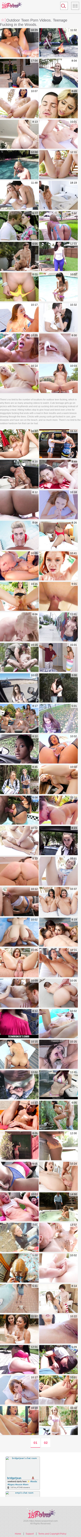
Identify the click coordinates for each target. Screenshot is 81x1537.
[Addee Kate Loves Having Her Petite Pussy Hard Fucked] (58, 1024)
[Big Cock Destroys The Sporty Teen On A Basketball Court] (58, 474)
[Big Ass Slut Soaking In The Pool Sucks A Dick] (19, 535)
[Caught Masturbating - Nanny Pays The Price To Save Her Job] (58, 1207)
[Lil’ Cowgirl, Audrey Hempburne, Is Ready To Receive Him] (19, 993)
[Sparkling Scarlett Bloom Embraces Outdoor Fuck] (58, 1329)
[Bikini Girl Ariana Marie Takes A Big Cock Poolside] (58, 1237)
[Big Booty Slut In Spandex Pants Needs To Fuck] (58, 256)
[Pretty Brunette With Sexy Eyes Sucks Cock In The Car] (19, 1146)
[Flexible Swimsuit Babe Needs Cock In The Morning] (58, 535)
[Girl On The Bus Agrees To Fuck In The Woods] (58, 1360)
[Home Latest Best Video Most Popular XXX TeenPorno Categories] (75, 6)
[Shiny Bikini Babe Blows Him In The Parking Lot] (19, 871)
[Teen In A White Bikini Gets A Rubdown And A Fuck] (58, 1176)
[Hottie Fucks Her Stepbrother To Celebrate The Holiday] (58, 1298)
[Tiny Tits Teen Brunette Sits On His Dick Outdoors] (19, 1176)
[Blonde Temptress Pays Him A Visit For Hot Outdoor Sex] (58, 1421)
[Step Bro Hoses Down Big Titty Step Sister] (58, 444)
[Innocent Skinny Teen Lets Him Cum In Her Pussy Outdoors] (19, 287)
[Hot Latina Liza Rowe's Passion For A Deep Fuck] (58, 505)
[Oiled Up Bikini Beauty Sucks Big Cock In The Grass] (58, 287)
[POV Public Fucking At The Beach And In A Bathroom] (19, 1237)
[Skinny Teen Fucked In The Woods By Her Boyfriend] (58, 688)
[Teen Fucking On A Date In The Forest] (19, 226)
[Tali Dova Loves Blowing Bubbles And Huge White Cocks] (19, 317)
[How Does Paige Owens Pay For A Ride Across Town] (19, 902)
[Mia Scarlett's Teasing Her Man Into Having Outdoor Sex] (19, 566)
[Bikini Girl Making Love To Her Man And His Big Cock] (19, 195)
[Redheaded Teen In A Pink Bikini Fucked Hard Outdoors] (58, 566)
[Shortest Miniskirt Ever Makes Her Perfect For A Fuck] (19, 627)
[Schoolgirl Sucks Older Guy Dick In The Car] (58, 841)
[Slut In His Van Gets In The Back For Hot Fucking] (19, 688)
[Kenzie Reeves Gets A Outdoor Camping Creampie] (19, 1207)
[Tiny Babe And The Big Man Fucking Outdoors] (58, 134)
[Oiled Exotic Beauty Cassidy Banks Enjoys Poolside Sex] (58, 749)
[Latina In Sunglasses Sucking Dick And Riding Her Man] (19, 505)
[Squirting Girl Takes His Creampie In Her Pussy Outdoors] (58, 348)
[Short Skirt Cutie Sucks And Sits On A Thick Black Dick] (19, 474)
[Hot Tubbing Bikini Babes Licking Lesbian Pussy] (58, 1085)
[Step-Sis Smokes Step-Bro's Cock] (19, 73)
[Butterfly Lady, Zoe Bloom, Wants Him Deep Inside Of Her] (19, 963)
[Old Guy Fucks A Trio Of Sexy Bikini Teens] (19, 718)
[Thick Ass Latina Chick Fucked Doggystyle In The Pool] (19, 810)
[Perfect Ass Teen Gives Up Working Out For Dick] (58, 1146)
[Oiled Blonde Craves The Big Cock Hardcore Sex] (19, 841)
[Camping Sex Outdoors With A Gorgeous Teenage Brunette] (58, 43)
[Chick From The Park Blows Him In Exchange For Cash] (19, 1298)
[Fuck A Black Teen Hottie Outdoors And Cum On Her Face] (19, 749)
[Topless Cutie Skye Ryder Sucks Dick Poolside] (58, 73)
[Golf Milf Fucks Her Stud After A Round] (58, 317)
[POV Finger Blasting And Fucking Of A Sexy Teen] (19, 932)
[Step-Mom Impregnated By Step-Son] (19, 444)
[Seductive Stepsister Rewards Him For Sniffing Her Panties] (58, 104)
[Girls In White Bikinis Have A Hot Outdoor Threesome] (19, 1329)
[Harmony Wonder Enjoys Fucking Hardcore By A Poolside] (19, 1054)
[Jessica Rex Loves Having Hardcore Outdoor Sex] (19, 104)
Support (30, 1533)
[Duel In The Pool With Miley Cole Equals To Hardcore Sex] (19, 348)
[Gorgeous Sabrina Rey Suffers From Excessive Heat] (58, 993)
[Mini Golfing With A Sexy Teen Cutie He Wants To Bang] (19, 1085)
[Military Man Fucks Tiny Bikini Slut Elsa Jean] (19, 657)
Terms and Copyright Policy (52, 1533)
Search (62, 7)
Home (18, 1533)
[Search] (64, 6)
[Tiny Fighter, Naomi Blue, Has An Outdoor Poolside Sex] (58, 1390)
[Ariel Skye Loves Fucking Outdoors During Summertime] (19, 1390)
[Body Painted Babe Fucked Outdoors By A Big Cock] (58, 226)
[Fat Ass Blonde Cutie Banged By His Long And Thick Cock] (19, 134)
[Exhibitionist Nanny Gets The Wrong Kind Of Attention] (58, 657)
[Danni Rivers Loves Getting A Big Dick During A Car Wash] (58, 779)
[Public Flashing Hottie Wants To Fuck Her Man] (58, 627)
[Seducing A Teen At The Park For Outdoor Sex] (58, 871)
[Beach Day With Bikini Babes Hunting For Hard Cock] (58, 932)
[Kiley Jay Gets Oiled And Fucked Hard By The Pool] (19, 1421)
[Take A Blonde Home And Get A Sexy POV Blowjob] (19, 1268)
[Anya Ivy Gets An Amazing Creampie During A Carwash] (19, 43)
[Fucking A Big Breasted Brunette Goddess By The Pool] (19, 256)
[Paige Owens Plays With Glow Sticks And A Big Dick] (58, 378)
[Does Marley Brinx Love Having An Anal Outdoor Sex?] (19, 596)
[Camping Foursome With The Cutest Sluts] (19, 779)
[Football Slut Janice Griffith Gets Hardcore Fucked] (58, 963)
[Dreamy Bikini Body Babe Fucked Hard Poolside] (58, 1054)
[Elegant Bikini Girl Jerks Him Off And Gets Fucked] (58, 1268)
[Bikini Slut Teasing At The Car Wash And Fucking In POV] (58, 596)
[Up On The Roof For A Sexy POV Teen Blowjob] (58, 718)
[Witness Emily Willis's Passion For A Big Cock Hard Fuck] (19, 1115)
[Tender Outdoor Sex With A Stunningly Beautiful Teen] (58, 1115)
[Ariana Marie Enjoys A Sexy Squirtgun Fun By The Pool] (58, 810)
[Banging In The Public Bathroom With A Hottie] (19, 1024)
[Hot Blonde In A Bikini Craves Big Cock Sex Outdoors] (58, 165)
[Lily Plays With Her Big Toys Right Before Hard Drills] (19, 378)
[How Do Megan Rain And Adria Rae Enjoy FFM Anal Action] (58, 902)
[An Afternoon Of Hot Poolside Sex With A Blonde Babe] (19, 165)
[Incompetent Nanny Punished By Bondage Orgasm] (58, 195)
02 (46, 1443)
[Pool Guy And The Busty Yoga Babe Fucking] (19, 1360)
